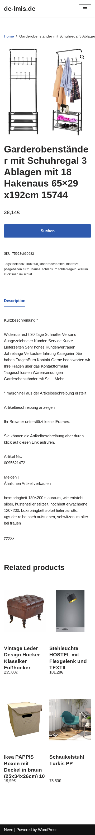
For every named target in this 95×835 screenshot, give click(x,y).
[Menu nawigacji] (85, 8)
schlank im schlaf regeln (59, 269)
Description (14, 300)
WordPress (48, 829)
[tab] (14, 301)
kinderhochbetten (52, 264)
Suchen (48, 231)
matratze (72, 264)
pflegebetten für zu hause (22, 269)
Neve (8, 829)
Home (9, 36)
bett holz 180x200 (25, 264)
